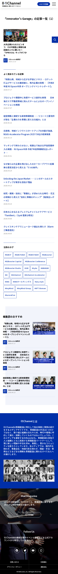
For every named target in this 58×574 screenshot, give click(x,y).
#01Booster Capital (13, 261)
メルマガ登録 (43, 4)
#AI (6, 275)
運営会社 (44, 567)
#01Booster (47, 254)
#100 (26, 268)
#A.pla (34, 268)
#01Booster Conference (35, 261)
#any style (39, 281)
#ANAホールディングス (22, 281)
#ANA (7, 281)
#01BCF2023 (20, 254)
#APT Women (40, 288)
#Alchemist (16, 275)
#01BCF (8, 254)
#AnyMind (9, 288)
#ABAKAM (45, 268)
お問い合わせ (14, 562)
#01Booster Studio (13, 268)
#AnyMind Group (24, 288)
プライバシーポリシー (14, 567)
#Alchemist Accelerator (35, 275)
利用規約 (44, 562)
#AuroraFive (10, 295)
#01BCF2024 (33, 254)
